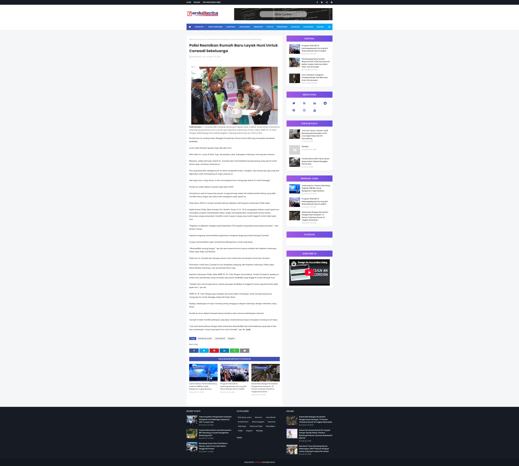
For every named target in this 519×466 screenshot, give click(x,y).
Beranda (193, 39)
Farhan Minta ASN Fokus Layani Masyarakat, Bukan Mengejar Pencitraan (315, 161)
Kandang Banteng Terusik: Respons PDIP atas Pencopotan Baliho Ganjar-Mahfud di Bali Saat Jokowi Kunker (316, 63)
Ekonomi (258, 417)
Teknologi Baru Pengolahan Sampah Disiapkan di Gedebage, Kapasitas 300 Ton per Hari (215, 419)
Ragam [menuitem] (320, 27)
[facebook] (317, 2)
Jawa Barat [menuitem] (244, 27)
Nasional (271, 422)
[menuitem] (190, 27)
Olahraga (242, 426)
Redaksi (197, 2)
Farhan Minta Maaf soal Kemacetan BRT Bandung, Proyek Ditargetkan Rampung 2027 (215, 433)
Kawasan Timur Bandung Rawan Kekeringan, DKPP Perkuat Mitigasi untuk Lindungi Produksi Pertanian (314, 449)
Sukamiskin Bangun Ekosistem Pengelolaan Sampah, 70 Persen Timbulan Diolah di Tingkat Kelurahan (264, 387)
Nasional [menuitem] (230, 27)
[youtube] (314, 110)
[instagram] (327, 2)
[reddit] (325, 103)
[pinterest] (331, 2)
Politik (240, 431)
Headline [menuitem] (199, 27)
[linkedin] (314, 103)
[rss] (304, 103)
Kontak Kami (243, 422)
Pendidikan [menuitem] (282, 27)
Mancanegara (258, 422)
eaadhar (257, 462)
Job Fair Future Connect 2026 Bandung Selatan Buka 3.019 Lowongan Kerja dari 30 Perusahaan (315, 134)
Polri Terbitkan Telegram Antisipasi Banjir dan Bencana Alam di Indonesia (315, 77)
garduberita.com (198, 57)
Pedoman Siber (256, 426)
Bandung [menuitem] (258, 27)
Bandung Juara (205, 338)
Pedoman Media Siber (212, 2)
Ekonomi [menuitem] (295, 27)
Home (189, 2)
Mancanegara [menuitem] (215, 27)
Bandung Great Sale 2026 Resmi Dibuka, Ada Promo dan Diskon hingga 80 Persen (213, 446)
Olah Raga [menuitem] (308, 27)
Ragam (201, 39)
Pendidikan (270, 426)
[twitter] (322, 2)
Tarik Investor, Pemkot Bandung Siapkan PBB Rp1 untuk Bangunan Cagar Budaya (203, 386)
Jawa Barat (220, 338)
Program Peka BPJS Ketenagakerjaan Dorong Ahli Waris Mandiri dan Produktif (233, 386)
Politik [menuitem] (270, 27)
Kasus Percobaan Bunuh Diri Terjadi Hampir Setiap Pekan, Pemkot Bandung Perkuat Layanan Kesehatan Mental (315, 434)
